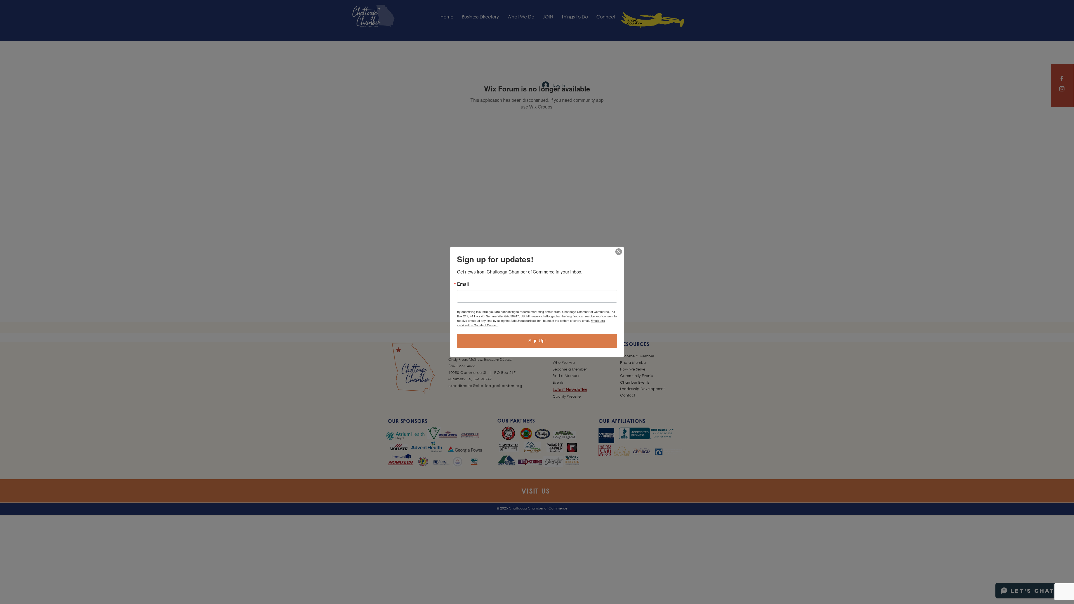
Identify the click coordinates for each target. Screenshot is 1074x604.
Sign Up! (537, 340)
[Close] (618, 251)
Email (463, 284)
